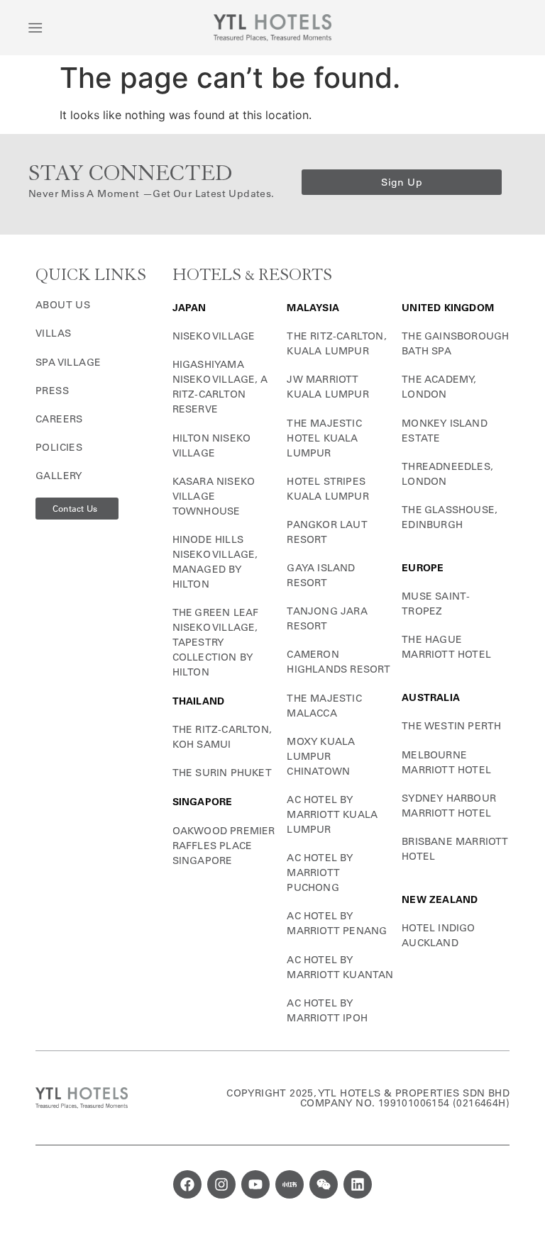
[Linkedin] (357, 1184)
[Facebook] (187, 1184)
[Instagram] (221, 1184)
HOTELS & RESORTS (252, 275)
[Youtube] (255, 1184)
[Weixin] (323, 1184)
